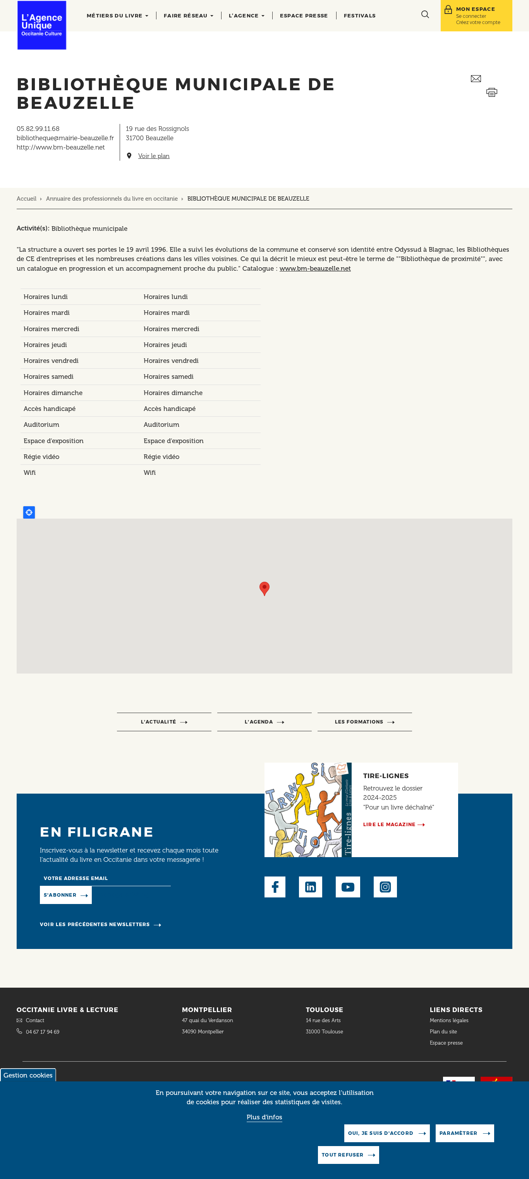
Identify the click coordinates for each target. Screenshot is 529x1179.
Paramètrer (459, 1133)
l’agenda (259, 722)
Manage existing (123, 895)
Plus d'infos (264, 1117)
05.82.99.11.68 (38, 128)
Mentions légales (450, 1020)
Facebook (274, 887)
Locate (29, 512)
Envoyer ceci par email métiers (491, 79)
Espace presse (304, 15)
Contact (35, 1020)
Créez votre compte (478, 22)
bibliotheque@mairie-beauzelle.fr (65, 138)
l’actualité (158, 722)
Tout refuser (343, 1155)
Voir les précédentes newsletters (95, 924)
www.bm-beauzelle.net (315, 268)
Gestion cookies (28, 1075)
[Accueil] (42, 25)
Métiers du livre (115, 15)
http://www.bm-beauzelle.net (61, 147)
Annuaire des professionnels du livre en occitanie (112, 198)
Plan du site (443, 1032)
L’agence (245, 15)
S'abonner (60, 895)
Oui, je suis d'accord (381, 1133)
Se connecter (471, 16)
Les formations (359, 722)
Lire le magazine (389, 824)
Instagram (385, 887)
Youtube (348, 887)
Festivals (360, 15)
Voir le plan (154, 156)
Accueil (26, 198)
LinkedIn (310, 887)
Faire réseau (187, 15)
